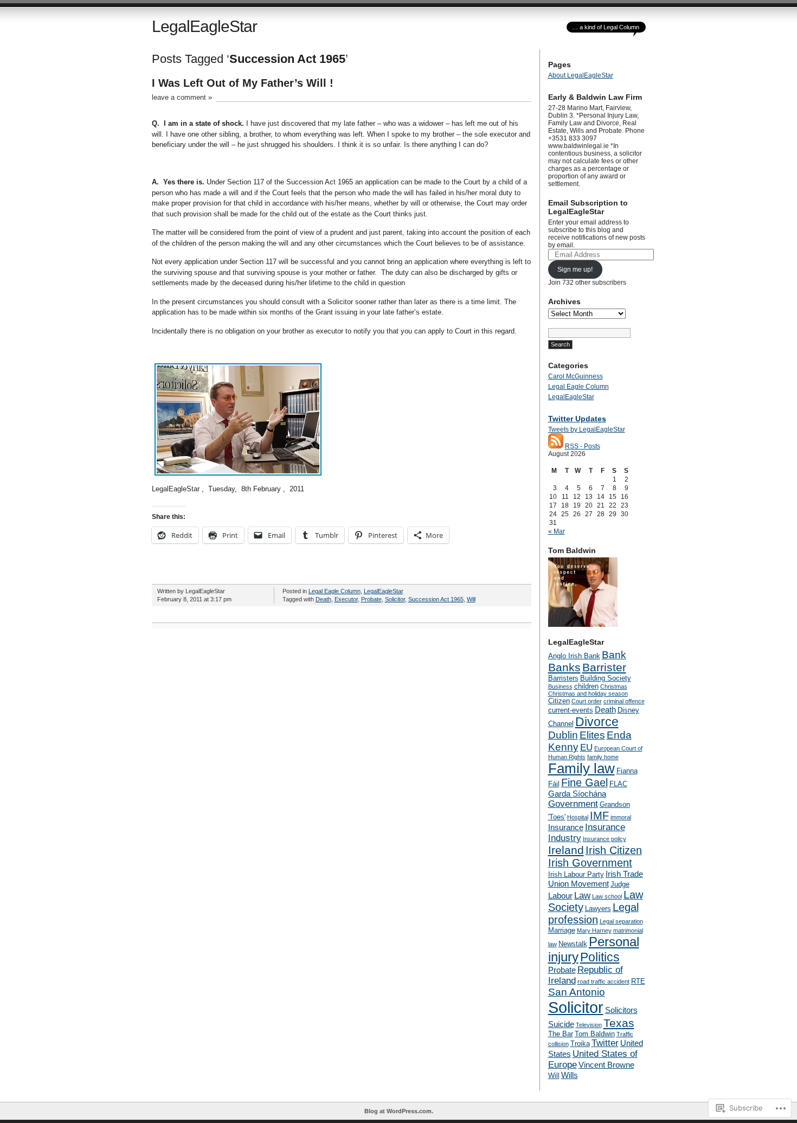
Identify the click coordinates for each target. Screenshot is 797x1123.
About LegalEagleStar (580, 75)
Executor (346, 599)
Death (323, 599)
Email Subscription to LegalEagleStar (588, 207)
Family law (581, 768)
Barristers (563, 678)
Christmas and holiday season (588, 693)
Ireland (566, 850)
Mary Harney (594, 930)
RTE (638, 981)
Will (471, 599)
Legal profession (593, 913)
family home (603, 757)
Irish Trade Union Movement (595, 878)
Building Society (605, 678)
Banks (564, 667)
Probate (371, 599)
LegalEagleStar (204, 26)
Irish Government (590, 863)
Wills (569, 1075)
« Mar (556, 531)
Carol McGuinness (575, 376)
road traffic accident (603, 981)
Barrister (604, 667)
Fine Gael (584, 782)
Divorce (597, 722)
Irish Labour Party (576, 874)
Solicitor (395, 599)
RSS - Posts (582, 446)
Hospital (577, 817)
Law (582, 895)
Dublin (563, 735)
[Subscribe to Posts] (555, 446)
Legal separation (621, 921)
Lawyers (598, 908)
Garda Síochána (577, 793)
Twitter (605, 1043)
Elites (592, 735)
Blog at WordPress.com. (398, 1111)
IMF (599, 816)
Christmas (613, 686)
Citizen (559, 701)
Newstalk (572, 944)
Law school (607, 896)
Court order (586, 701)
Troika (580, 1043)
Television (589, 1025)
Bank (614, 654)
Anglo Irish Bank (574, 656)
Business (560, 686)
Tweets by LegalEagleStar (586, 429)
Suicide (561, 1024)
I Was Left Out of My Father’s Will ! (242, 83)
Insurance (565, 827)
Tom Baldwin (595, 1034)
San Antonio (576, 992)
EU (586, 747)
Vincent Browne (606, 1064)
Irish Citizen (614, 850)
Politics (600, 957)
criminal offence (624, 701)
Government (573, 804)
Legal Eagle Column (334, 591)
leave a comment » (182, 97)
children (586, 686)
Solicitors (621, 1010)
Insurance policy (604, 839)
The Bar (560, 1034)
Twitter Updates (577, 418)
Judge (619, 884)
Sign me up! (575, 269)
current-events (570, 710)
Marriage (561, 930)
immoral (620, 817)
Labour (560, 895)
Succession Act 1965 (436, 599)
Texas (618, 1023)
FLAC (618, 784)
